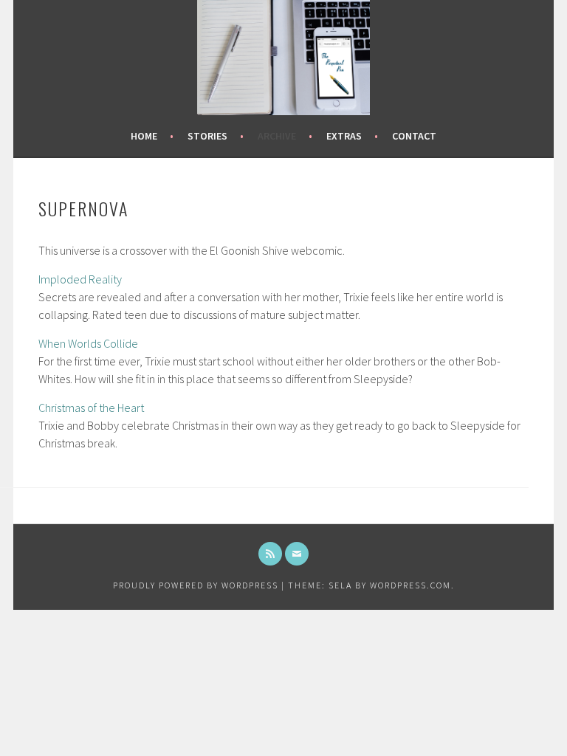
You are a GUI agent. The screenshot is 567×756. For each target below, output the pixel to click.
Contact (414, 135)
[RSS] (270, 554)
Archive (277, 135)
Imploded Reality (80, 279)
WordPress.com (410, 585)
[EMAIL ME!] (297, 554)
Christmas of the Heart (91, 407)
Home (144, 135)
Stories (207, 135)
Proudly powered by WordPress (195, 585)
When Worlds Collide (88, 343)
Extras (344, 135)
